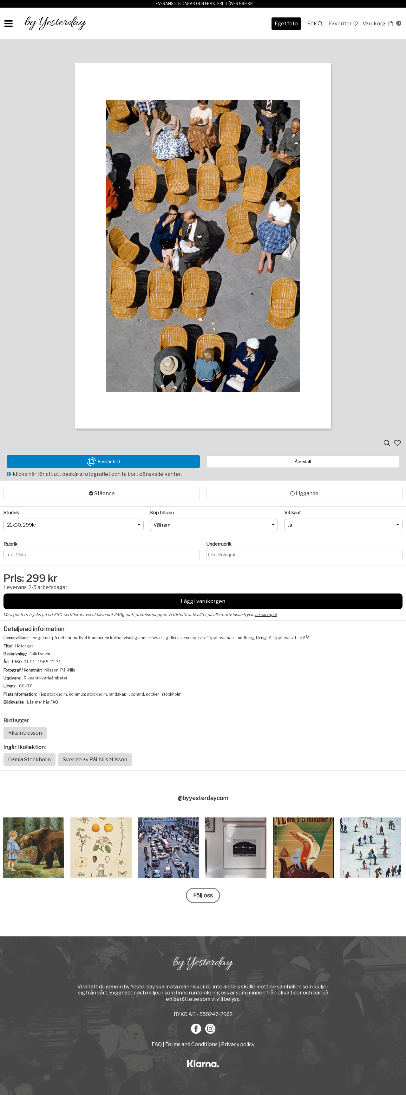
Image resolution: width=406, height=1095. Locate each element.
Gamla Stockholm (29, 760)
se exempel (266, 614)
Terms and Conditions (191, 1044)
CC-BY (25, 686)
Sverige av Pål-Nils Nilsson (95, 760)
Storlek (11, 512)
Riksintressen (25, 733)
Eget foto (286, 24)
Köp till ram (162, 512)
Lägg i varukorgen (203, 601)
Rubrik (10, 544)
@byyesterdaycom (203, 798)
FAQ (54, 702)
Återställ (303, 461)
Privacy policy (237, 1044)
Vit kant (292, 512)
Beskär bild (109, 461)
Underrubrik (219, 544)
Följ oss (203, 895)
